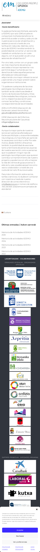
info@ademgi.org (9, 184)
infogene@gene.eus (10, 122)
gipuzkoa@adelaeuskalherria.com (17, 113)
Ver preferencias (20, 542)
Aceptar (20, 530)
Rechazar (20, 536)
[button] (37, 509)
